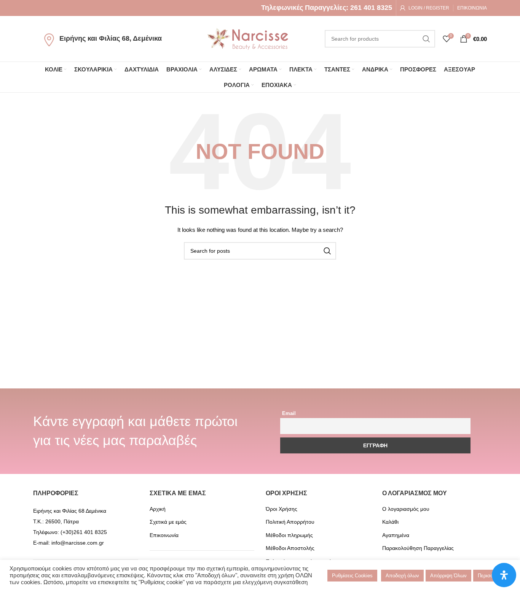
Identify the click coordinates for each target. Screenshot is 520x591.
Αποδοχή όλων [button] (402, 575)
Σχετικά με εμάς (168, 522)
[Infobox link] (326, 8)
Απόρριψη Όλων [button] (448, 575)
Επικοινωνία (164, 535)
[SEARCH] (426, 39)
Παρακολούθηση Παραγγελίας (418, 548)
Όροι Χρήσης (281, 509)
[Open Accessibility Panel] (504, 575)
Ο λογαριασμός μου (405, 509)
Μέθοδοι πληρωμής (289, 535)
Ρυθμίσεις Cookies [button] (352, 575)
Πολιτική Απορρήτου (290, 522)
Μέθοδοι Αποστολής (290, 548)
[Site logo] (247, 38)
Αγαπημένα (395, 535)
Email (289, 413)
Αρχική (158, 509)
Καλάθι (390, 522)
